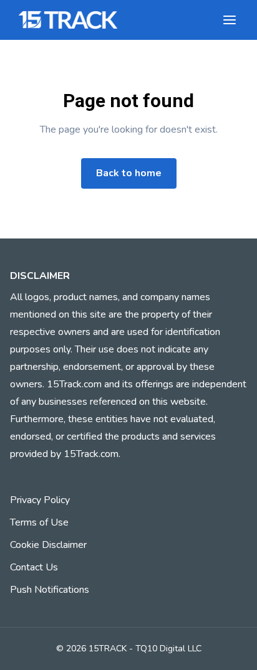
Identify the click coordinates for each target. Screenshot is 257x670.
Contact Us (34, 567)
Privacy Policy (40, 500)
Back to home (129, 173)
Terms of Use (39, 522)
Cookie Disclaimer (48, 545)
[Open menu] (229, 19)
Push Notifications (49, 590)
